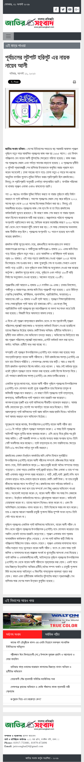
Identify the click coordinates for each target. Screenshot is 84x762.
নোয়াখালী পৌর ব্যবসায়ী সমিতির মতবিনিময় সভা (32, 679)
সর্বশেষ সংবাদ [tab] (13, 634)
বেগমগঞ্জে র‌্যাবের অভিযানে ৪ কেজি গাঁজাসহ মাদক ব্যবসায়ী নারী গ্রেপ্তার (38, 689)
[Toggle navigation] (8, 36)
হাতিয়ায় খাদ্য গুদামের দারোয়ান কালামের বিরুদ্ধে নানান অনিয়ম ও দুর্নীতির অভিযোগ (38, 669)
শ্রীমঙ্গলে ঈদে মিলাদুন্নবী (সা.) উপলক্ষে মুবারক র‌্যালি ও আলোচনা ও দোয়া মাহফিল (40, 657)
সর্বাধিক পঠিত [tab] (52, 634)
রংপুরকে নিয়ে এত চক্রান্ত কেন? (25, 699)
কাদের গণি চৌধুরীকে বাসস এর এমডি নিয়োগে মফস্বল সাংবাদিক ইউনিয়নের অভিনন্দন (37, 645)
